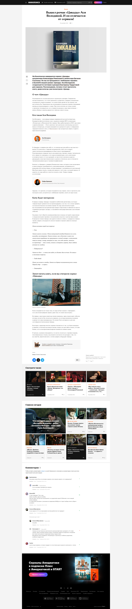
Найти (91, 2)
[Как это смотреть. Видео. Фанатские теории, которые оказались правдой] (76, 446)
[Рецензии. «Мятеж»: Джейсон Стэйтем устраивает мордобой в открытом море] (35, 446)
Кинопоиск (36, 606)
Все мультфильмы (43, 593)
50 (63, 394)
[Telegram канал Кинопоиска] (67, 588)
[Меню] (26, 2)
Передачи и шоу (54, 593)
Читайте (44, 344)
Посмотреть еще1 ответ (34, 516)
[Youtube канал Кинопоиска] (71, 588)
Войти (104, 2)
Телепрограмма (60, 606)
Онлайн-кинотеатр (48, 2)
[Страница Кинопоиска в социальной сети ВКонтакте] (61, 588)
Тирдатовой (74, 85)
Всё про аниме (73, 421)
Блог (68, 591)
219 (104, 457)
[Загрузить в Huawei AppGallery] (72, 598)
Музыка (66, 606)
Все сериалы (100, 591)
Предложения (84, 591)
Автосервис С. (36, 529)
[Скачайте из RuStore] (83, 598)
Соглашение (42, 591)
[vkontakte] (27, 76)
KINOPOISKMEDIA (46, 345)
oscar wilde (35, 485)
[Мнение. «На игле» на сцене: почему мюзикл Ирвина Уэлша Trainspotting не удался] (56, 446)
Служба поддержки (88, 593)
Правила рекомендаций (53, 591)
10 (84, 431)
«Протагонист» (53, 128)
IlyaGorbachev (33, 477)
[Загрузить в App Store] (48, 598)
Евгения (77, 78)
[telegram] (27, 83)
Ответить (31, 481)
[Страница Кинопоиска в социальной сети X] (64, 588)
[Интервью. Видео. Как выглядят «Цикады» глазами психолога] (35, 383)
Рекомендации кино (65, 593)
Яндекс (103, 606)
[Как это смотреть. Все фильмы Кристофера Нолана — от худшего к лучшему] (97, 446)
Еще (35, 481)
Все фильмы (93, 591)
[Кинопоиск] (34, 2)
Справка (63, 591)
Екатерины (64, 85)
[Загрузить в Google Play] (60, 598)
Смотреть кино (98, 2)
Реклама (35, 591)
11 (84, 394)
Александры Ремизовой (53, 78)
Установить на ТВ (61, 2)
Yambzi (31, 543)
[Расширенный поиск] (89, 2)
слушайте (49, 344)
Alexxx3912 (32, 493)
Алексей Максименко (34, 509)
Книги (66, 9)
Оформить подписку (38, 574)
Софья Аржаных (47, 181)
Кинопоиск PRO (75, 591)
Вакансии (28, 591)
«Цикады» (66, 76)
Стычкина (36, 81)
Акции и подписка (76, 593)
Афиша (70, 606)
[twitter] (27, 80)
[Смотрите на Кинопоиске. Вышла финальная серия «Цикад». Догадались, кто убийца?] (56, 383)
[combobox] (77, 2)
